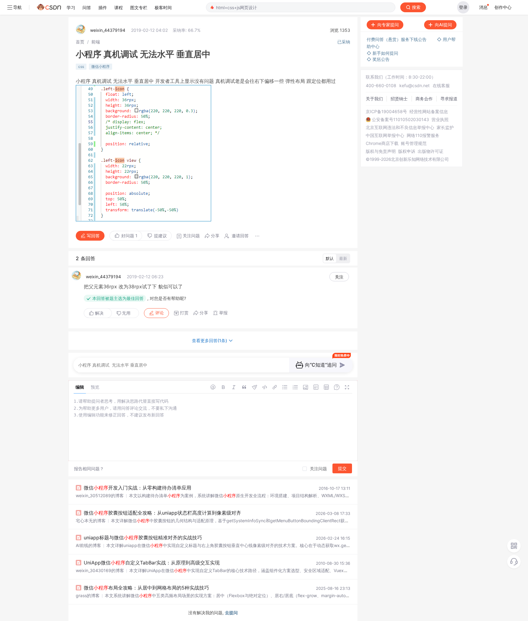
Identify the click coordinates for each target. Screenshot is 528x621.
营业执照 (440, 119)
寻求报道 (448, 98)
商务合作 (424, 98)
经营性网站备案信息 (428, 111)
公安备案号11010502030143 (400, 119)
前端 (95, 41)
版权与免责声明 (381, 151)
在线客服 (441, 85)
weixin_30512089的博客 (100, 495)
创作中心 (503, 7)
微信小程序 (100, 66)
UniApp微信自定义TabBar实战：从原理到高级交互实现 (152, 563)
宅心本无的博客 (91, 520)
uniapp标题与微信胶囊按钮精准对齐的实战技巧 (143, 537)
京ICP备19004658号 (386, 111)
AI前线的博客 (88, 545)
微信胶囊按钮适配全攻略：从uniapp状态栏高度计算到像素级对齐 (162, 513)
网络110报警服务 (423, 135)
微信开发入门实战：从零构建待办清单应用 (137, 488)
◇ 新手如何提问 (382, 53)
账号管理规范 (414, 143)
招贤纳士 (399, 98)
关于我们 (374, 98)
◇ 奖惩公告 (378, 59)
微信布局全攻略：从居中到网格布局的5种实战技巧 (146, 588)
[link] (80, 41)
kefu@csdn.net (414, 85)
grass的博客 (88, 595)
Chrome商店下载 (382, 143)
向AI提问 (443, 24)
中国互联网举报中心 (385, 135)
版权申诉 (406, 151)
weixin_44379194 (107, 30)
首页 (80, 41)
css (81, 66)
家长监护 (445, 127)
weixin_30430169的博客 (100, 570)
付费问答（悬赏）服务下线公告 (397, 39)
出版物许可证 (430, 151)
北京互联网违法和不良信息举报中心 (400, 127)
